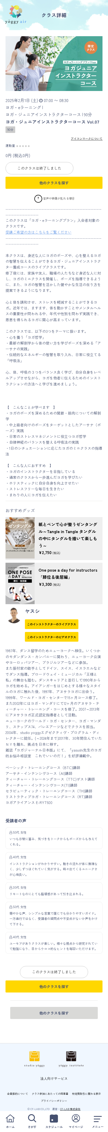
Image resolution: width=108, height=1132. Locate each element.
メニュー (98, 1126)
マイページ (76, 1127)
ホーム (10, 1127)
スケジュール (54, 1127)
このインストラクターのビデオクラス (51, 637)
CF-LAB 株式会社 (70, 1109)
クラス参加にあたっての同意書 (50, 1094)
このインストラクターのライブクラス (51, 624)
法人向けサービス (54, 1078)
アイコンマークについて (86, 138)
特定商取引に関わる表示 (86, 1094)
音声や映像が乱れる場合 (59, 198)
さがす (32, 1127)
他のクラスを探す (54, 182)
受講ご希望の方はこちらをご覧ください (39, 232)
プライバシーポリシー (54, 1101)
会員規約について (17, 1094)
